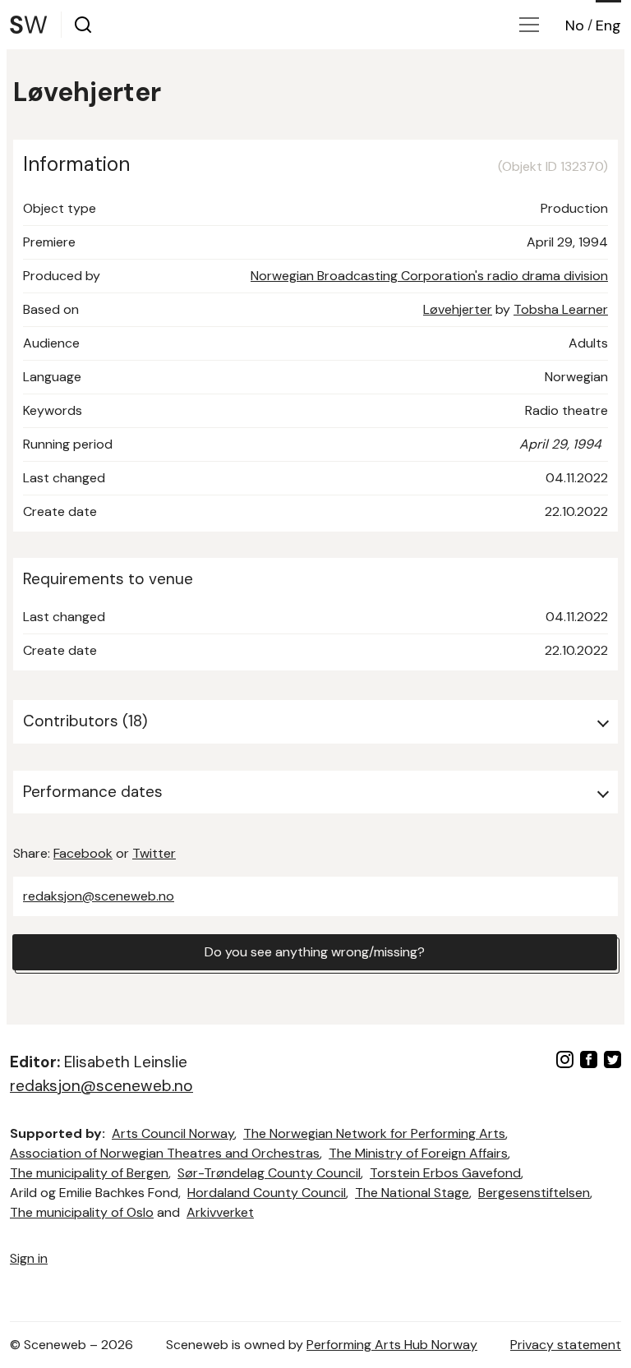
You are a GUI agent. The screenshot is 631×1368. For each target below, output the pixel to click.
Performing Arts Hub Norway (391, 1344)
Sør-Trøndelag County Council (269, 1172)
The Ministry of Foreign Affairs (418, 1153)
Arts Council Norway (173, 1133)
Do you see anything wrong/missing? (315, 951)
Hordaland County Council (266, 1192)
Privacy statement (565, 1344)
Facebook (83, 853)
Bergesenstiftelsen (534, 1192)
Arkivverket (220, 1212)
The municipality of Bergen (89, 1172)
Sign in (29, 1258)
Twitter (154, 853)
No (574, 25)
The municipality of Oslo (82, 1212)
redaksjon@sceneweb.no (98, 896)
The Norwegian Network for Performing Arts (374, 1133)
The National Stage (412, 1192)
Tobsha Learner (561, 309)
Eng (608, 25)
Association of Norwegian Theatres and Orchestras (165, 1153)
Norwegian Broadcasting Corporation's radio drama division (429, 275)
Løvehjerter (457, 309)
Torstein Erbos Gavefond (445, 1172)
